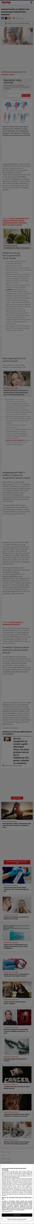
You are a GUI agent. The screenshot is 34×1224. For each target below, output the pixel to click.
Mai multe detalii (15, 1177)
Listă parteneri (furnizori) (7, 1211)
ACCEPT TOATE (17, 1215)
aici (18, 1188)
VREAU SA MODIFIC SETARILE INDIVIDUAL (17, 1219)
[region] (17, 1194)
